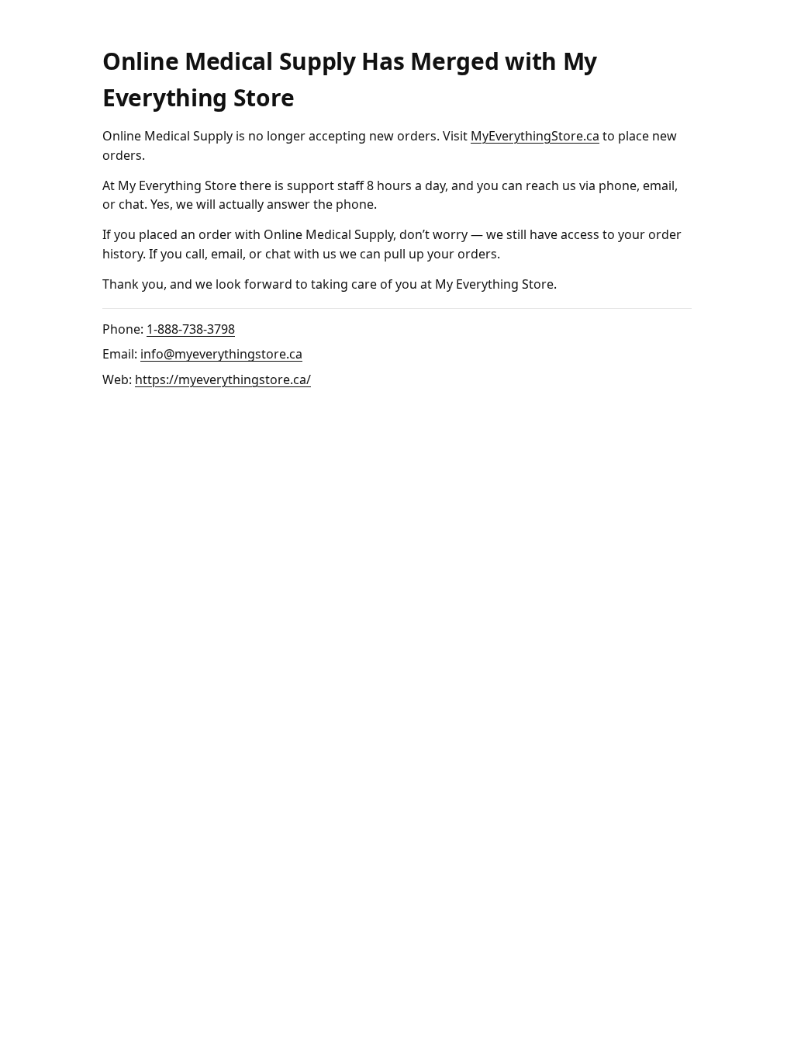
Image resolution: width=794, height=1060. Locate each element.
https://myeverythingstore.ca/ (223, 379)
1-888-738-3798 (191, 329)
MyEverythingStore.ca (535, 135)
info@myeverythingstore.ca (221, 353)
